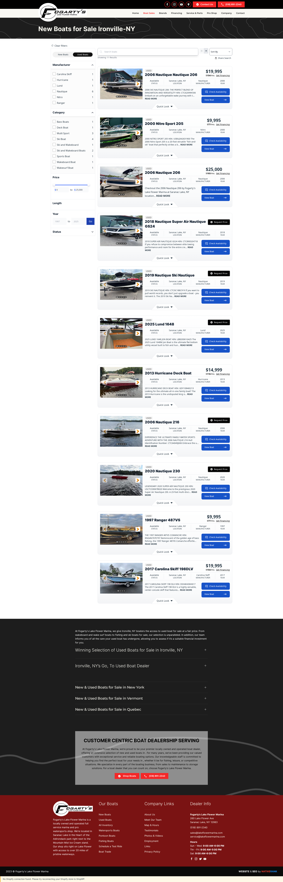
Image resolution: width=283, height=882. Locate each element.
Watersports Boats (109, 830)
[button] (104, 84)
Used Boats (105, 819)
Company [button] (226, 13)
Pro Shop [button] (212, 13)
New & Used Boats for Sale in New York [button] (109, 687)
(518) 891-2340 (233, 4)
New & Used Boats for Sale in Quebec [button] (108, 709)
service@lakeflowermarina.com (207, 836)
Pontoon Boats (107, 835)
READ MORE (151, 98)
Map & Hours (151, 825)
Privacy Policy (152, 851)
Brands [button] (163, 13)
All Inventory (106, 825)
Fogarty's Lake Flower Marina (207, 814)
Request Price (220, 222)
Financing (176, 13)
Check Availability (217, 91)
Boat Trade (105, 851)
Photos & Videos (153, 835)
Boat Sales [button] (149, 13)
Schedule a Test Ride (110, 846)
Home (135, 13)
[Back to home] (62, 12)
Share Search (224, 58)
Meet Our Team (153, 819)
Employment (151, 841)
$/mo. (218, 75)
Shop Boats (129, 775)
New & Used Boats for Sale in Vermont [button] (109, 698)
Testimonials (151, 830)
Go (90, 221)
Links (147, 846)
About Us (149, 814)
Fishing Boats (106, 841)
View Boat (209, 99)
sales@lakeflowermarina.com (206, 832)
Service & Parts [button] (194, 13)
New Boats (105, 814)
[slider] (54, 185)
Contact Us (206, 4)
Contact (240, 13)
